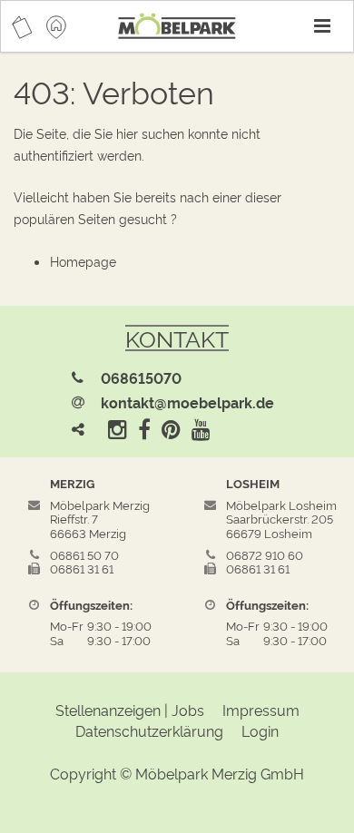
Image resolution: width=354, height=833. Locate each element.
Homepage (83, 261)
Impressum (261, 710)
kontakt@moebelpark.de (187, 402)
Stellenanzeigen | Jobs (129, 710)
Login (260, 730)
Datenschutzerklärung (149, 730)
